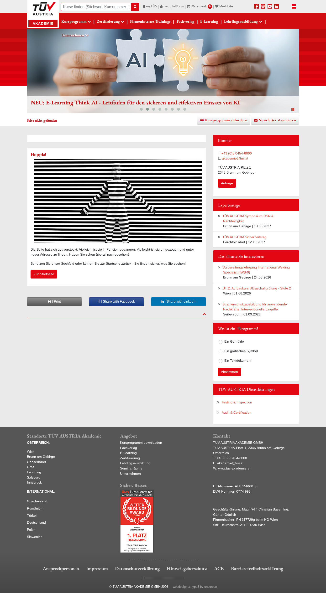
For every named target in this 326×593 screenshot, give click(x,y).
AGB (219, 568)
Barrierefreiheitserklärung (257, 568)
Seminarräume (131, 468)
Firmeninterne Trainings (150, 21)
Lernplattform (173, 6)
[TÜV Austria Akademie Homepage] (43, 14)
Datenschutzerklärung (137, 568)
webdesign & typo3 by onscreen (195, 586)
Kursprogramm (74, 21)
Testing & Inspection (237, 402)
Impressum (97, 568)
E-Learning (209, 21)
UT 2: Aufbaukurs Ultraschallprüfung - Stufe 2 (256, 288)
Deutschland (36, 522)
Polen (31, 529)
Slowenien (34, 537)
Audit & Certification (236, 412)
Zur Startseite (44, 274)
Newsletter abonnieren (277, 120)
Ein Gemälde (234, 341)
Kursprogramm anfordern (226, 120)
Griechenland (37, 501)
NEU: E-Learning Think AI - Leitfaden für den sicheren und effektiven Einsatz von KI (135, 102)
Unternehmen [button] (72, 34)
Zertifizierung (130, 458)
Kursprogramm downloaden (141, 442)
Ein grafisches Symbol (241, 351)
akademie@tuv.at (235, 158)
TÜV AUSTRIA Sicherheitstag (244, 237)
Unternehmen (130, 473)
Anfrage (227, 183)
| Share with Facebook (117, 301)
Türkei (32, 515)
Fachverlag (185, 21)
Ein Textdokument (237, 360)
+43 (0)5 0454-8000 (236, 153)
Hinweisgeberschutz (187, 568)
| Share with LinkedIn (180, 301)
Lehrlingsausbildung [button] (241, 21)
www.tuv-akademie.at (234, 468)
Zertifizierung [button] (108, 21)
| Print (56, 301)
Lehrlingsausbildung (135, 463)
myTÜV (151, 6)
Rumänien (34, 508)
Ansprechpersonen (61, 568)
